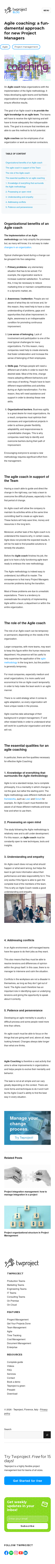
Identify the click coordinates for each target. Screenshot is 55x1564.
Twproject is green (16, 1385)
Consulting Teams (16, 1296)
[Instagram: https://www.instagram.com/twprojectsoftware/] (16, 1553)
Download (12, 1393)
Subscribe (27, 1526)
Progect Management (17, 1319)
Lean (27, 798)
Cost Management (16, 1339)
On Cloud (12, 1304)
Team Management (16, 1327)
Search (7, 1429)
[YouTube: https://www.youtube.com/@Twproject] (21, 1553)
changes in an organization (17, 247)
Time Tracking (14, 1335)
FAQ (9, 1370)
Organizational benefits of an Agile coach (24, 162)
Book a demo (13, 1381)
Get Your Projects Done (19, 1323)
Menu (46, 10)
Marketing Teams (15, 1285)
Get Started (27, 1481)
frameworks (10, 798)
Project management (26, 46)
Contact (11, 1377)
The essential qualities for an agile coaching (25, 177)
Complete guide (15, 1362)
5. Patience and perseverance (19, 206)
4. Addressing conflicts (16, 201)
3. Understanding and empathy (19, 196)
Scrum (38, 798)
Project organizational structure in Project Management (26, 1234)
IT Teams (11, 1292)
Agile (5, 46)
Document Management (19, 1343)
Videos (10, 1366)
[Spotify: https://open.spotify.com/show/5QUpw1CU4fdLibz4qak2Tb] (11, 1553)
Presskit (11, 1389)
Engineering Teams (17, 1288)
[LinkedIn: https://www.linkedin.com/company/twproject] (25, 1553)
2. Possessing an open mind (18, 191)
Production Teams (16, 1281)
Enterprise (12, 1347)
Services (11, 1373)
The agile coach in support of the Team (23, 167)
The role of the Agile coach (18, 172)
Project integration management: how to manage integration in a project (25, 1193)
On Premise (13, 1300)
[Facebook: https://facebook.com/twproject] (6, 1553)
